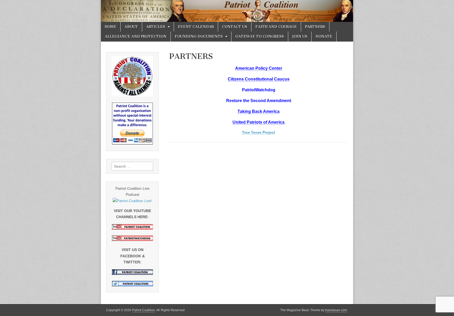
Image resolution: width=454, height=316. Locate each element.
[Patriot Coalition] (227, 11)
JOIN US (299, 36)
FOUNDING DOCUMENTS (199, 36)
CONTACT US (234, 26)
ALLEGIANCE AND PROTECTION (136, 36)
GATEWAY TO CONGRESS (259, 36)
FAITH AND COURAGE (276, 26)
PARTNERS (315, 26)
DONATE (324, 36)
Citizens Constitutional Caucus (259, 79)
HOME (110, 26)
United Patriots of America (259, 122)
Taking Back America (259, 111)
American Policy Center (258, 68)
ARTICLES (155, 26)
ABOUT (131, 26)
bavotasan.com (336, 310)
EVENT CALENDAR (196, 26)
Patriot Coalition (143, 310)
